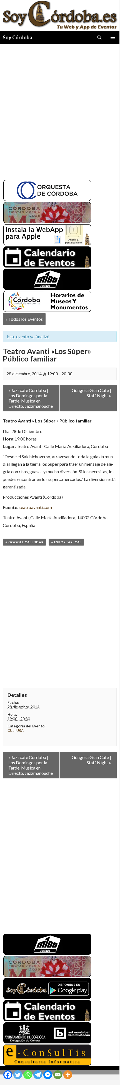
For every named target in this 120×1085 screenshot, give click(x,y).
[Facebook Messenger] (47, 1074)
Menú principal (112, 37)
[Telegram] (37, 1074)
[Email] (57, 1074)
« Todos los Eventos (24, 319)
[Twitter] (17, 1074)
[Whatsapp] (27, 1074)
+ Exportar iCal (66, 542)
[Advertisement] (59, 109)
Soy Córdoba (17, 37)
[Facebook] (7, 1074)
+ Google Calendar (24, 542)
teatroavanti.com (35, 507)
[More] (67, 1074)
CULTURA (16, 730)
